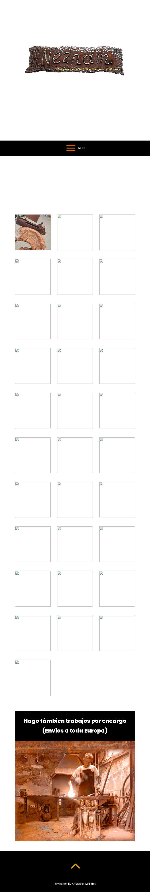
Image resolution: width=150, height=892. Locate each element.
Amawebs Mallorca (84, 884)
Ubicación (85, 192)
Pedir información (41, 192)
